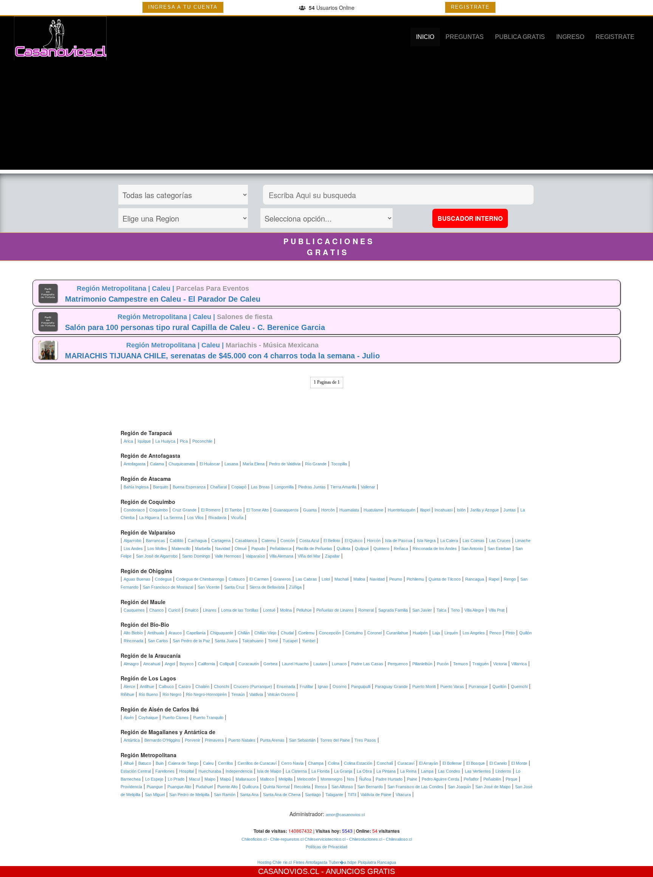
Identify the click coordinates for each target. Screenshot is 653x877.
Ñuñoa (365, 779)
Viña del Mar (309, 556)
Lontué (269, 610)
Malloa (359, 579)
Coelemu (306, 633)
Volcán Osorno (281, 694)
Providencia (131, 786)
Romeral (366, 610)
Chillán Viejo (265, 633)
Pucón (443, 664)
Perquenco (398, 664)
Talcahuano (252, 640)
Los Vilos (195, 517)
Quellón (499, 686)
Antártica (132, 740)
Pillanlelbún (422, 664)
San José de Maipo (493, 786)
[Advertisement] (326, 117)
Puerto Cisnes (175, 717)
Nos (350, 779)
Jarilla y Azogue (484, 510)
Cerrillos (225, 763)
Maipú (225, 779)
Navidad (222, 548)
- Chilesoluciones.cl (363, 839)
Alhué (129, 763)
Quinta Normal (276, 786)
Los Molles (157, 548)
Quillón (525, 633)
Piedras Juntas (312, 487)
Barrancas (155, 540)
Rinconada (133, 640)
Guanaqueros (286, 510)
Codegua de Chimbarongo (200, 579)
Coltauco (237, 579)
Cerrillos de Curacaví (257, 763)
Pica (184, 441)
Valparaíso (255, 556)
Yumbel (308, 640)
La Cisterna (296, 771)
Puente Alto (227, 786)
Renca (321, 786)
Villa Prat (496, 610)
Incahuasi (443, 510)
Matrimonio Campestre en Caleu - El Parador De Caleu (162, 299)
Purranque (478, 686)
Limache (523, 540)
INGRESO (570, 37)
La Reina (408, 771)
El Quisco (353, 540)
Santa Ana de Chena (281, 794)
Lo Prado (176, 779)
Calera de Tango (183, 763)
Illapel (425, 510)
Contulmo (354, 633)
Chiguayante (221, 633)
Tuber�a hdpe (342, 862)
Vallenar (368, 487)
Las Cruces (500, 540)
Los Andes (133, 548)
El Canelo (498, 763)
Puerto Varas (452, 686)
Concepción (330, 633)
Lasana (231, 464)
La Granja (343, 771)
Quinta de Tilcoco (445, 579)
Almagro (131, 664)
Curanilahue (397, 633)
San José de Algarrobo (157, 556)
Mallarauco (245, 779)
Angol (170, 664)
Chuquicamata (182, 464)
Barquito (160, 487)
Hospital (186, 771)
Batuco (144, 763)
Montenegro (331, 779)
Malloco (267, 779)
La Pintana (386, 771)
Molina (286, 610)
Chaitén (202, 686)
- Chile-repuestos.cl (284, 839)
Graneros (282, 579)
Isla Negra (426, 540)
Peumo (395, 579)
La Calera (449, 540)
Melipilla (285, 779)
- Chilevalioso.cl (397, 839)
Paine (412, 779)
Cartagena (221, 540)
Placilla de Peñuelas (314, 548)
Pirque (511, 779)
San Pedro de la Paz (191, 640)
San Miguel (155, 794)
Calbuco (166, 686)
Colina (333, 763)
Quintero (381, 548)
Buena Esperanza (189, 487)
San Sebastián (302, 740)
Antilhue (147, 686)
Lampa (427, 771)
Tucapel (290, 640)
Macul (194, 779)
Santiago (313, 794)
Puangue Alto (179, 786)
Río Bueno (148, 694)
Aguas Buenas (137, 579)
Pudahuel (204, 786)
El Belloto (331, 540)
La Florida (320, 771)
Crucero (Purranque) (253, 686)
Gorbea (270, 664)
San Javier (422, 610)
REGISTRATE (470, 7)
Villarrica (519, 664)
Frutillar (306, 686)
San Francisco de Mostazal (168, 587)
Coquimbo (158, 510)
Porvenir (192, 740)
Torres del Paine (335, 740)
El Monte (519, 763)
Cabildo (176, 540)
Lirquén (451, 633)
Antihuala (155, 633)
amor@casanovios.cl (345, 814)
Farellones (165, 771)
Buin (160, 763)
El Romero (210, 510)
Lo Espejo (154, 779)
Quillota (343, 548)
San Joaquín (459, 786)
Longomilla (284, 487)
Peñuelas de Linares (335, 610)
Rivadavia (217, 517)
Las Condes (449, 771)
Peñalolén (492, 779)
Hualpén (420, 633)
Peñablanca (280, 548)
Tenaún (238, 694)
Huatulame (373, 510)
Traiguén (480, 664)
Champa (315, 763)
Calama (157, 464)
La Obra (364, 771)
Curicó (174, 610)
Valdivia (256, 694)
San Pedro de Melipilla (189, 794)
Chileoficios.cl (253, 839)
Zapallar (332, 556)
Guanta (310, 510)
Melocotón (306, 779)
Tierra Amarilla (343, 487)
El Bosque (475, 763)
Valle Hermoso (228, 556)
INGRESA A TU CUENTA (183, 7)
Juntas (509, 510)
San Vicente (209, 587)
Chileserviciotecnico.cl (324, 839)
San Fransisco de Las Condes (415, 786)
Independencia (239, 771)
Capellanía (196, 633)
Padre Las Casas (367, 664)
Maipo (209, 779)
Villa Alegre (474, 610)
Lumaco (339, 664)
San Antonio (472, 548)
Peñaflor (471, 779)
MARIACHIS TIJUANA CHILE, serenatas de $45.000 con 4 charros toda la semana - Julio (222, 356)
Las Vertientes (478, 771)
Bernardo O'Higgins (162, 740)
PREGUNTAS (465, 37)
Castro (184, 686)
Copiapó (238, 487)
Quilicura (250, 786)
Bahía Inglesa (136, 487)
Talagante (334, 794)
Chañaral (218, 487)
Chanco (156, 610)
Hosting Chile (269, 862)
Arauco (175, 633)
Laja (436, 633)
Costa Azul (309, 540)
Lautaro (320, 664)
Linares (210, 610)
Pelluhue (304, 610)
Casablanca (246, 540)
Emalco (191, 610)
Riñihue (127, 694)
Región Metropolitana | (114, 288)
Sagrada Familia (393, 610)
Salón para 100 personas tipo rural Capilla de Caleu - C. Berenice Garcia (195, 327)
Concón (287, 540)
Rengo (510, 579)
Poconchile (202, 441)
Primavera (214, 740)
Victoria (500, 664)
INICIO (425, 37)
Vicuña (237, 517)
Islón (461, 510)
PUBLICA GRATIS (520, 37)
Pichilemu (415, 579)
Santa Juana (226, 640)
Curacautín (248, 664)
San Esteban (499, 548)
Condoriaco (134, 510)
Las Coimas (473, 540)
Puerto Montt (424, 686)
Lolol (326, 579)
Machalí (341, 579)
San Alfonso (342, 786)
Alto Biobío (133, 633)
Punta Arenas (272, 740)
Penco (495, 633)
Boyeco (186, 664)
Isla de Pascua (398, 540)
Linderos (503, 771)
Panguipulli (360, 686)
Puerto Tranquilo (208, 717)
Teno (455, 610)
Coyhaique (148, 717)
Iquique (144, 441)
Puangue (155, 786)
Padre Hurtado (389, 779)
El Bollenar (452, 763)
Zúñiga (295, 587)
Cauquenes (134, 610)
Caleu (208, 763)
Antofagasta (134, 464)
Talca (441, 610)
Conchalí (385, 763)
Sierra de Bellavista (267, 587)
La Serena (173, 517)
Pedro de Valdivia (284, 464)
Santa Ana (249, 794)
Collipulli (227, 664)
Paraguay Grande (391, 686)
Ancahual (151, 664)
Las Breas (260, 487)
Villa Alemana (281, 556)
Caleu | (164, 288)
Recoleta (302, 786)
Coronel (374, 633)
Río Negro (171, 694)
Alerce (129, 686)
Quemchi (519, 686)
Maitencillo (181, 548)
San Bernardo (370, 786)
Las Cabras (306, 579)
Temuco (460, 664)
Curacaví (406, 763)
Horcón (328, 510)
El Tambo (233, 510)
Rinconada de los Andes (435, 548)
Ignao (323, 686)
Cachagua (197, 540)
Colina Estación (358, 763)
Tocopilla (339, 464)
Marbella (202, 548)
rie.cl (287, 862)
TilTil (352, 794)
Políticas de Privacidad (326, 846)
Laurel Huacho (295, 664)
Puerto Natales (241, 740)
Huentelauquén (401, 510)
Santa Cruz (234, 587)
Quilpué (362, 548)
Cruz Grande (184, 510)
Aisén (129, 717)
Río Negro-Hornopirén (206, 694)
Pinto (510, 633)
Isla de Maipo (269, 771)
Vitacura (403, 794)
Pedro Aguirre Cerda (440, 779)
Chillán (244, 633)
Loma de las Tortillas (239, 610)
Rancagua (474, 579)
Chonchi (221, 686)
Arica (128, 441)
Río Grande (315, 464)
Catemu (269, 540)
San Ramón (224, 794)
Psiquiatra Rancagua (377, 862)
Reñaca (401, 548)
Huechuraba (209, 771)
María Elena (254, 464)
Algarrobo (132, 540)
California (206, 664)
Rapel (494, 579)
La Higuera (149, 517)
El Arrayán (428, 763)
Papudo (258, 548)
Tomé (273, 640)
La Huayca (165, 441)
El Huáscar (210, 464)
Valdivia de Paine (376, 794)
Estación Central (136, 771)
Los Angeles (474, 633)
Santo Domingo (196, 556)
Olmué (241, 548)
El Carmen (259, 579)
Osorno (340, 686)
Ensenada (286, 686)
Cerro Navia (292, 763)
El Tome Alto (257, 510)
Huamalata (349, 510)
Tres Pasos (365, 740)
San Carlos (158, 640)
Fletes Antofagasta (310, 862)
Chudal (287, 633)
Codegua (163, 579)
